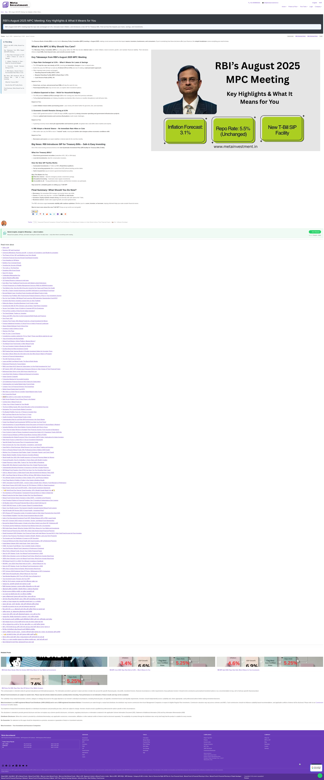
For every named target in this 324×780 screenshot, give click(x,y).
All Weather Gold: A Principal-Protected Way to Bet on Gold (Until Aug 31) (24, 503)
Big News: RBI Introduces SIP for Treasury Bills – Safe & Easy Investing (14, 77)
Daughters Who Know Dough (11, 270)
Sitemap (267, 748)
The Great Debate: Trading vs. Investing (14, 313)
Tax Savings (146, 748)
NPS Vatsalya (129, 776)
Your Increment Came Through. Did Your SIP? (16, 578)
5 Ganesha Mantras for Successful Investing (16, 379)
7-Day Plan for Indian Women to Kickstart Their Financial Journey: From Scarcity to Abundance (31, 429)
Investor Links (207, 742)
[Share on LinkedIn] (50, 214)
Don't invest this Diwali (9, 394)
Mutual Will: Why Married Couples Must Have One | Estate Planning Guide (25, 465)
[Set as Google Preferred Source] (316, 768)
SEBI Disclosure (208, 748)
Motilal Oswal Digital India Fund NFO (14, 389)
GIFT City (206, 746)
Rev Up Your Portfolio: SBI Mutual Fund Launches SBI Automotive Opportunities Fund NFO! (30, 298)
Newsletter (267, 744)
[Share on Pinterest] (40, 214)
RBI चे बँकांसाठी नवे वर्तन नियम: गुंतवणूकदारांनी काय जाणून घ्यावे (18, 642)
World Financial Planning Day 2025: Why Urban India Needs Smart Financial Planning (28, 530)
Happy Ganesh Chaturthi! (10, 376)
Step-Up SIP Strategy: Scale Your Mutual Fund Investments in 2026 (23, 553)
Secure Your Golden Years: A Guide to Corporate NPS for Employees (23, 308)
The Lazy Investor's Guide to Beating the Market (17, 346)
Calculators (145, 737)
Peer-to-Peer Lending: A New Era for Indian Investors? (19, 311)
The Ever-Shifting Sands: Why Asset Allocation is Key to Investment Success (25, 407)
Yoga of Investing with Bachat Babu (13, 338)
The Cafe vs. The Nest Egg (11, 268)
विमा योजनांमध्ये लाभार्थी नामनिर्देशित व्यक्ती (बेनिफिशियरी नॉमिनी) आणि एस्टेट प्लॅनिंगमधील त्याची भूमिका (27, 619)
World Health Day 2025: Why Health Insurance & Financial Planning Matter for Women (28, 457)
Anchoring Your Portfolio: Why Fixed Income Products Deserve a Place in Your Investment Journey (32, 295)
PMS (83, 746)
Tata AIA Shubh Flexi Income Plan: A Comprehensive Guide (20, 442)
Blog (6, 12)
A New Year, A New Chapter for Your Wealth (16, 404)
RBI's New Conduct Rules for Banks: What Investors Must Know (22, 568)
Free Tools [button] (303, 6)
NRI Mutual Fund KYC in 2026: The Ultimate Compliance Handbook (23, 561)
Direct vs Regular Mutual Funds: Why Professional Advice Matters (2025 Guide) (26, 450)
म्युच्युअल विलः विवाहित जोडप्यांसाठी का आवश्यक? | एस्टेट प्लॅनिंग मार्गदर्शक (21, 616)
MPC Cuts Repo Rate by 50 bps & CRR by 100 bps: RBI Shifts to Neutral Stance (27, 475)
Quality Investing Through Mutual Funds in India (17, 417)
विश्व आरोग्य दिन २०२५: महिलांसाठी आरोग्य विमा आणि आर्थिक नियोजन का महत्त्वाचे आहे (24, 609)
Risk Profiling (146, 744)
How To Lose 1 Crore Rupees (11, 333)
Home (2, 12)
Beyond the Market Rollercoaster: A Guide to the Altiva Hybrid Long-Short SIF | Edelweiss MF (30, 523)
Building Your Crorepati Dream (12, 263)
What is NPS (113, 776)
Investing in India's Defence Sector (13, 328)
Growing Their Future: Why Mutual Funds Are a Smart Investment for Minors (25, 321)
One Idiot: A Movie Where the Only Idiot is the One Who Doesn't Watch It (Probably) (27, 354)
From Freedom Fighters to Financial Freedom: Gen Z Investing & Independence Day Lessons (30, 500)
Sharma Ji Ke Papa (8, 331)
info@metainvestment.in (271, 2)
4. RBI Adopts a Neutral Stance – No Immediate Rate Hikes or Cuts (14, 71)
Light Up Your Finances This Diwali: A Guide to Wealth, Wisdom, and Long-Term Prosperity (30, 536)
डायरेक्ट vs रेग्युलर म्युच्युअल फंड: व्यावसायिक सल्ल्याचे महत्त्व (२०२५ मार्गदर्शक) (22, 601)
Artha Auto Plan (82, 778)
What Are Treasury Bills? (11, 82)
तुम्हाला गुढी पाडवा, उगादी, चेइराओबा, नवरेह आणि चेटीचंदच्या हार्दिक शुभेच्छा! (21, 604)
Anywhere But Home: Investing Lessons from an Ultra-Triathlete (21, 300)
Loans (83, 756)
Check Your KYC (208, 737)
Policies (206, 740)
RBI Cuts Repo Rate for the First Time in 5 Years (17, 414)
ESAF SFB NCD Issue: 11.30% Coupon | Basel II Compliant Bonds (23, 505)
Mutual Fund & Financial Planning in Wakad (41, 778)
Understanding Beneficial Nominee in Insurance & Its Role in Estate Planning (26, 467)
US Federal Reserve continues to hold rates (16, 280)
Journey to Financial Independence (13, 356)
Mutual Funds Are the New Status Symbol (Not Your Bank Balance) (23, 495)
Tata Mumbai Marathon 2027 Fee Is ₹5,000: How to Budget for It (21, 576)
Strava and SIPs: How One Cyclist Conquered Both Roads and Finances (24, 316)
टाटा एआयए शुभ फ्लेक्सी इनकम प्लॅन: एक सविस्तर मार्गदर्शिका (17, 594)
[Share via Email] (62, 214)
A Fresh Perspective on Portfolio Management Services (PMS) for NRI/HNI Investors (28, 285)
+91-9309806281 (255, 2)
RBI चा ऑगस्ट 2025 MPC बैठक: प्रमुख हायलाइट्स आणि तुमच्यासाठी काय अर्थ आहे (23, 637)
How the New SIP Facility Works (13, 85)
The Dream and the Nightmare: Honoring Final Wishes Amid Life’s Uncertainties (26, 525)
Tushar (30, 222)
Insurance (84, 744)
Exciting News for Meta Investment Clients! (15, 348)
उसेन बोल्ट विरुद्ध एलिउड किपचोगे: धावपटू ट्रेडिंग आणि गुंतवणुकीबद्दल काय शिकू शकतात (24, 599)
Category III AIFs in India (141, 776)
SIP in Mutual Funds (21, 776)
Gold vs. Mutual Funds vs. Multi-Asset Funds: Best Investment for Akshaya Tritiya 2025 (28, 472)
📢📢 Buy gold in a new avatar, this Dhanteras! (17, 396)
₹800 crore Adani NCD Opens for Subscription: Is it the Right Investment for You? (27, 366)
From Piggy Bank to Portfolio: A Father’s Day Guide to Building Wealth (23, 480)
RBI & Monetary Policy (300, 36)
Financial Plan (146, 742)
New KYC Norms (8, 273)
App (144, 752)
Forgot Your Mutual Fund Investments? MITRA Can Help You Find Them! (24, 422)
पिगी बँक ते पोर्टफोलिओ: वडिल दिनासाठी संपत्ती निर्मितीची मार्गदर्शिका (19, 629)
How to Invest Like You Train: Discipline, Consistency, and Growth (22, 444)
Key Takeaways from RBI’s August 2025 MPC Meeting (14, 50)
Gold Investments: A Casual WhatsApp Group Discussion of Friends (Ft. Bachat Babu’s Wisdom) (31, 424)
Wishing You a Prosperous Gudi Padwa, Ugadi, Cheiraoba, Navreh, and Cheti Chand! (28, 452)
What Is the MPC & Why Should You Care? (14, 46)
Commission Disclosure (209, 750)
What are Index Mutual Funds (49, 776)
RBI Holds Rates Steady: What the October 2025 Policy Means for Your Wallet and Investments (31, 528)
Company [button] (318, 6)
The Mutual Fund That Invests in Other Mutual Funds (18, 343)
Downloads (145, 750)
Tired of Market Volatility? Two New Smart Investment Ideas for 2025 (23, 515)
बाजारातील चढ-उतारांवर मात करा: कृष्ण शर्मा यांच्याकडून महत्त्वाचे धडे (19, 606)
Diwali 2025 (4, 776)
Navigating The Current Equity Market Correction (17, 409)
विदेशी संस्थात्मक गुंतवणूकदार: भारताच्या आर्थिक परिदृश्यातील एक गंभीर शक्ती (21, 586)
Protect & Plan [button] (292, 6)
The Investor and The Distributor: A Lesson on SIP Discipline (21, 538)
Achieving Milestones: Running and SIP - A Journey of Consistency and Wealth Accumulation (30, 252)
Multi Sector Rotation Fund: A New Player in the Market (19, 399)
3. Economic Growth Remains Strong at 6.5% (14, 66)
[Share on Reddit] (47, 214)
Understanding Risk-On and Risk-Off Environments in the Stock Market (24, 419)
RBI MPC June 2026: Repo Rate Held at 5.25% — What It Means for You (24, 563)
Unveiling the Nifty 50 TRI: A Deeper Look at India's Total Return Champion (25, 305)
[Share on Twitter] (37, 214)
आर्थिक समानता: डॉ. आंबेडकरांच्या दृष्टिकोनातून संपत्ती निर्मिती (17, 611)
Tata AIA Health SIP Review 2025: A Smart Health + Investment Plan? (23, 510)
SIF (83, 748)
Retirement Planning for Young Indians (14, 364)
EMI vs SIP (6, 247)
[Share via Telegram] (58, 214)
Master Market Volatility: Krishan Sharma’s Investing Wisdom (21, 455)
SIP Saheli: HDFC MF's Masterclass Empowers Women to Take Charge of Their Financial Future (31, 369)
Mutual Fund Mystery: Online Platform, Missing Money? (19, 341)
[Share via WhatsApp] (54, 214)
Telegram (315, 235)
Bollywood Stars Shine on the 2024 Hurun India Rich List (20, 371)
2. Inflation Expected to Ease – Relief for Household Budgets (14, 62)
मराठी (320, 2)
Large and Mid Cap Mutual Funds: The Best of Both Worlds (20, 361)
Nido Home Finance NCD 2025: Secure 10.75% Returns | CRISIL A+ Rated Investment (28, 485)
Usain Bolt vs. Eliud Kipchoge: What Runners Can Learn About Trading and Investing (28, 447)
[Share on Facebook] (33, 214)
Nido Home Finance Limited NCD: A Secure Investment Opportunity (23, 439)
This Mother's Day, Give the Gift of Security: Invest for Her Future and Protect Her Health (29, 288)
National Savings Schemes (69, 778)
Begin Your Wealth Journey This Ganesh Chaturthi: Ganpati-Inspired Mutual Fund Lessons (30, 508)
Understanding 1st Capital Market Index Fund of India (18, 384)
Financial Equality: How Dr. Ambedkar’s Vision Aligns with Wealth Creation (25, 460)
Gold (83, 754)
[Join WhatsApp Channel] (320, 775)
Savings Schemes (208, 744)
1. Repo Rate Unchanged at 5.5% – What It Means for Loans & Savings (14, 56)
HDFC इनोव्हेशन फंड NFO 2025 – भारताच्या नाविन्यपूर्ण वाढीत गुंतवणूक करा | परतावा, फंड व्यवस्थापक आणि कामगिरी (31, 632)
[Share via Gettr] (65, 214)
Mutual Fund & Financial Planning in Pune (196, 776)
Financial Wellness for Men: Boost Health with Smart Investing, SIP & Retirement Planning (29, 541)
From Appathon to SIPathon (11, 260)
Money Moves (146, 740)
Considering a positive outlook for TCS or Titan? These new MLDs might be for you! (27, 336)
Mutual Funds (85, 740)
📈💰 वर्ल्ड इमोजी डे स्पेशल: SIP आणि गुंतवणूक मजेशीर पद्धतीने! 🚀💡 (20, 634)
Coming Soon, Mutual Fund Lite (12, 402)
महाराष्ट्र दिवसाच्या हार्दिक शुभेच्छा (11, 278)
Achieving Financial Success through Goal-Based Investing (20, 257)
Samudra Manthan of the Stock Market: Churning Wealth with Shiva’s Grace (25, 427)
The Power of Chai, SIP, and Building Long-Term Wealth (19, 255)
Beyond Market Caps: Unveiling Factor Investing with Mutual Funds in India (25, 293)
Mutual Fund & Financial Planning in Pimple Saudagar (225, 776)
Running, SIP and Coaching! (11, 250)
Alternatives (85, 752)
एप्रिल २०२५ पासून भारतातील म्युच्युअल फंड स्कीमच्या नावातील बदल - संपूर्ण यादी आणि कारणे (25, 639)
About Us (267, 737)
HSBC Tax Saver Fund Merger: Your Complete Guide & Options (22, 546)
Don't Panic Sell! (7, 318)
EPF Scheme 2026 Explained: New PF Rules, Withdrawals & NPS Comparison (26, 571)
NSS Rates (145, 746)
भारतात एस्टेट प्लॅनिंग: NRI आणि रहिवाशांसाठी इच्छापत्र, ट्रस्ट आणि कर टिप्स (21, 614)
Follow (35, 222)
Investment (85, 737)
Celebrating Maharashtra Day (11, 275)
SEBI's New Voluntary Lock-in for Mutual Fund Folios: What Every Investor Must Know (28, 556)
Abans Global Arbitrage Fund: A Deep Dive (15, 326)
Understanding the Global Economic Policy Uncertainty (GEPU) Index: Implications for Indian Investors (33, 437)
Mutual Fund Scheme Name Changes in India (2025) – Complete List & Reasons (27, 498)
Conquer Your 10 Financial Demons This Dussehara (18, 386)
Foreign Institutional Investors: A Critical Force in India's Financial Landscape (25, 323)
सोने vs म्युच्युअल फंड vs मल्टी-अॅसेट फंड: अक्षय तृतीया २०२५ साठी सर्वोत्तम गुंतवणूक (24, 624)
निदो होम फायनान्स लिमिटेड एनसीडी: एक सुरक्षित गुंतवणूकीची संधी (18, 591)
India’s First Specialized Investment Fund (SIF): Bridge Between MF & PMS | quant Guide (29, 518)
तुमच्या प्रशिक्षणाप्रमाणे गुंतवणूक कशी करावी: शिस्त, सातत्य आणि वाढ (19, 596)
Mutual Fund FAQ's (34, 776)
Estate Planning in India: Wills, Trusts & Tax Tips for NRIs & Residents (23, 462)
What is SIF (79, 776)
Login (311, 6)
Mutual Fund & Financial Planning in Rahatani (14, 778)
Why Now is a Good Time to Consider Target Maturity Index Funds (22, 391)
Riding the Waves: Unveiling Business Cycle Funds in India (20, 303)
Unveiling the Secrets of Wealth (12, 265)
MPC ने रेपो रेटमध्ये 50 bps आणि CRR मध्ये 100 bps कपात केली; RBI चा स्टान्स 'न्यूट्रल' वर (26, 627)
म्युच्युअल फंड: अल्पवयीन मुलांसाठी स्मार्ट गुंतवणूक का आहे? (17, 584)
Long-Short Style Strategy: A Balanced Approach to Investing (21, 374)
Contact (266, 746)
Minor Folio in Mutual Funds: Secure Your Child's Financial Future (22, 551)
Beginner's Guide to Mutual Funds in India (96, 776)
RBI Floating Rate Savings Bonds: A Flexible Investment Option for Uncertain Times (27, 351)
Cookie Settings (5, 771)
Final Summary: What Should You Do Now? (14, 89)
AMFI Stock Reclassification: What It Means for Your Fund (20, 573)
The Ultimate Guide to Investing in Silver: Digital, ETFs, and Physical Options (26, 477)
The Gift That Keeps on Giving (12, 359)
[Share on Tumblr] (43, 214)
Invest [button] (283, 6)
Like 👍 (34, 211)
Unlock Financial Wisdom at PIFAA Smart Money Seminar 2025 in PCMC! (25, 434)
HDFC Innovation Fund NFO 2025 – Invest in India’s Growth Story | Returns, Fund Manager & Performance (34, 482)
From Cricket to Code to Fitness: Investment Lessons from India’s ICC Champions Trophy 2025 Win (32, 432)
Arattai (319, 235)
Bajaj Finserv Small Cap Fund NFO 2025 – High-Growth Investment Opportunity (26, 488)
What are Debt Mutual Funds (67, 776)
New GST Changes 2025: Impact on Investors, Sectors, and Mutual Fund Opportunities (28, 520)
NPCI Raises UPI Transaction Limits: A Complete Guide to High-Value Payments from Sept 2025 (31, 513)
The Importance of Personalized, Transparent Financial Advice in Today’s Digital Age (28, 493)
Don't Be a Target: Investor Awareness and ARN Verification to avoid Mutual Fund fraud (28, 290)
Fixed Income (85, 750)
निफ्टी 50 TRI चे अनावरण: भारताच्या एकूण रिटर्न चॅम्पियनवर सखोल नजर (20, 581)
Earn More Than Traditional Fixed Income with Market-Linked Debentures (24, 283)
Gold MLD (12, 776)
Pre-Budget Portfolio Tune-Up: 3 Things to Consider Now (20, 412)
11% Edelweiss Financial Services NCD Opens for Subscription (22, 381)
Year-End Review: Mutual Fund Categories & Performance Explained (23, 548)
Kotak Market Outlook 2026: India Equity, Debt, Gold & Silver (21, 543)
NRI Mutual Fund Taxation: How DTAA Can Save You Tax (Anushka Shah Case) (27, 470)
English (314, 2)
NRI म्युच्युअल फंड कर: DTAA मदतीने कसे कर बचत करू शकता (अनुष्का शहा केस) (23, 621)
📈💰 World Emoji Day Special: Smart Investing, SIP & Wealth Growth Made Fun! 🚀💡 (29, 490)
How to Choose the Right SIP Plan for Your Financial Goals (166, 776)
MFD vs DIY (268, 740)
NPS (83, 742)
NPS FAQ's (121, 776)
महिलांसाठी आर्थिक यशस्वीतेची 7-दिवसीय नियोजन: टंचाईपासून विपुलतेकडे (20, 589)
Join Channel (315, 231)
